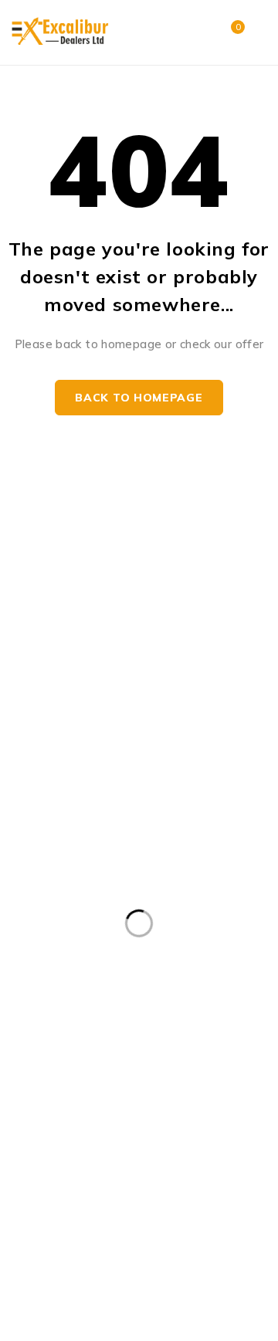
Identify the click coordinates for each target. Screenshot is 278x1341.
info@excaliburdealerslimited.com (94, 607)
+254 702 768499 (75, 514)
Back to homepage (138, 398)
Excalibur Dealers (62, 1294)
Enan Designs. (56, 1312)
